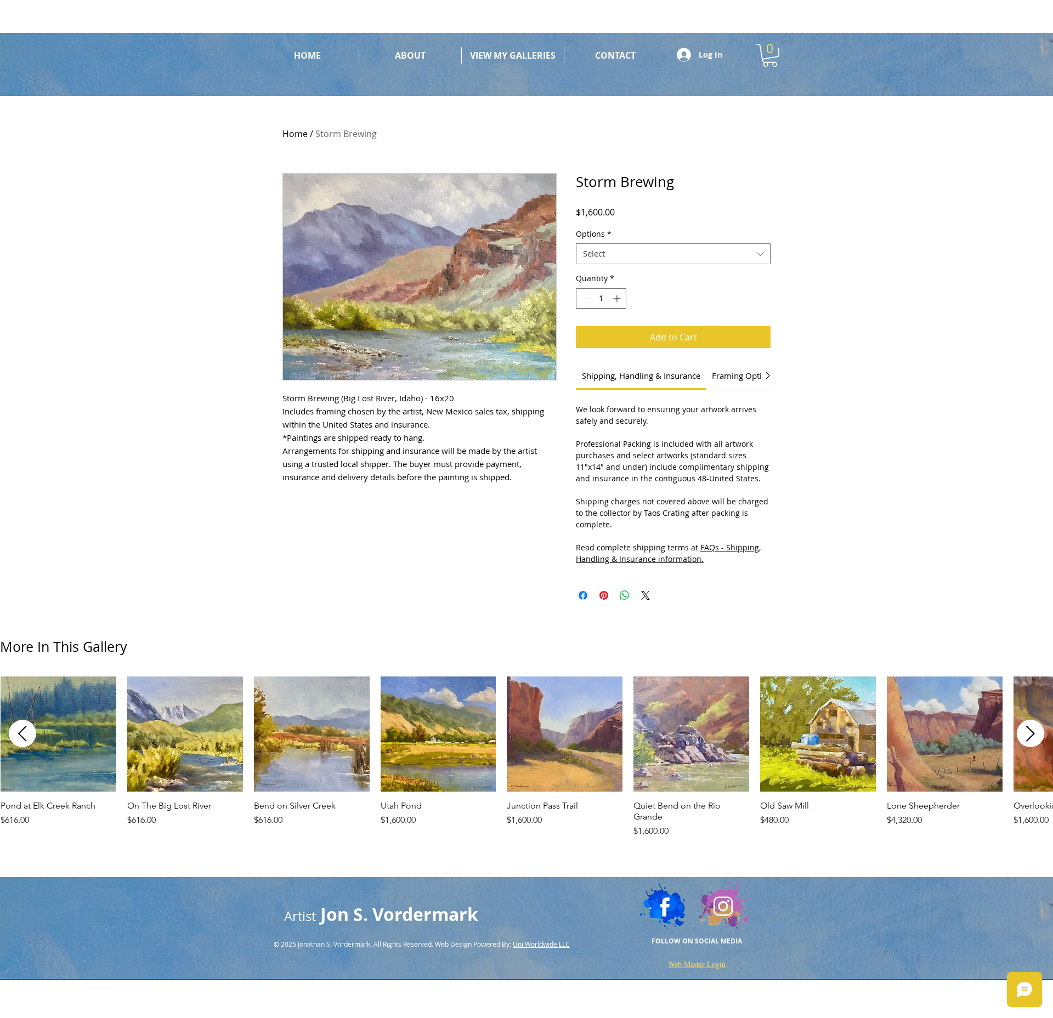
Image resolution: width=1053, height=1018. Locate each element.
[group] (526, 757)
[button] (770, 55)
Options (594, 234)
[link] (641, 375)
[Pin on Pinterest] (603, 595)
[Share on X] (645, 595)
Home (295, 134)
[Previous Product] (22, 733)
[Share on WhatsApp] (624, 595)
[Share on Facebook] (583, 595)
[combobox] (673, 253)
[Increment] (618, 298)
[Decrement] (584, 298)
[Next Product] (1030, 733)
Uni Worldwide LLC (541, 944)
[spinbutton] (601, 298)
